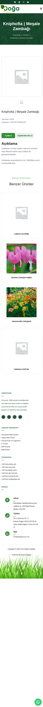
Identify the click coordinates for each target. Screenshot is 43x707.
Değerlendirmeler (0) (24, 135)
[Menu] (41, 8)
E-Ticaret (5, 444)
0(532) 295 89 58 (30, 521)
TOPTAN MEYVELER (9, 473)
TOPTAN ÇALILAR (8, 467)
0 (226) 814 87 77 (22, 518)
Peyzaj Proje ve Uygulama (11, 441)
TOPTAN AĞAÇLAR (9, 464)
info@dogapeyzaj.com (21, 537)
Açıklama (8, 135)
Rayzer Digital (26, 555)
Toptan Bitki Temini (8, 438)
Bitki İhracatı (6, 447)
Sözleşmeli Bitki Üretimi (10, 435)
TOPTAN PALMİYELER (10, 476)
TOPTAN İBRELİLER (9, 470)
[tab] (9, 135)
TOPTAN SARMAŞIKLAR (11, 479)
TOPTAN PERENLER (18, 122)
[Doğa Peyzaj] (10, 8)
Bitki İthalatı (6, 450)
